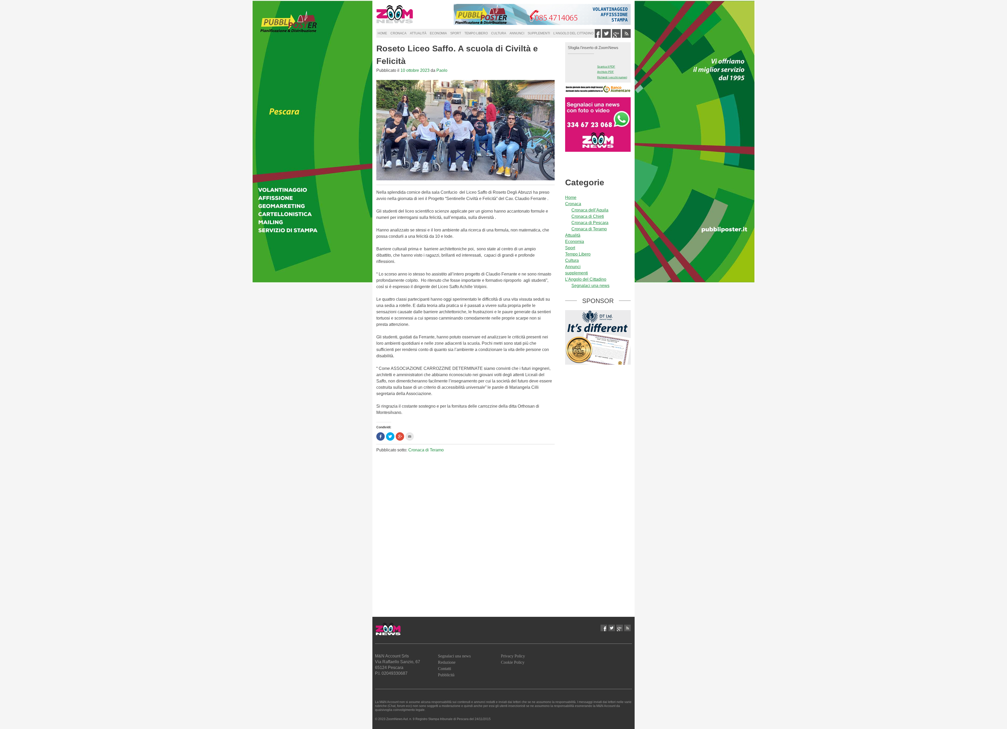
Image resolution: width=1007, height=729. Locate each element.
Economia (438, 33)
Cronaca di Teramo (426, 450)
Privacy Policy (513, 656)
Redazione (447, 662)
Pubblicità (446, 675)
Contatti (444, 668)
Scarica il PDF (606, 66)
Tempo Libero (476, 33)
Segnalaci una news (590, 285)
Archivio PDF (605, 71)
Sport (455, 33)
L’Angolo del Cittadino (573, 33)
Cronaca (398, 33)
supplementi (539, 33)
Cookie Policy (512, 662)
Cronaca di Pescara (589, 222)
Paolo (441, 70)
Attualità (418, 33)
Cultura (498, 33)
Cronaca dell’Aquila (589, 210)
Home (382, 33)
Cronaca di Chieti (587, 216)
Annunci (517, 33)
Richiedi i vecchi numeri (612, 77)
